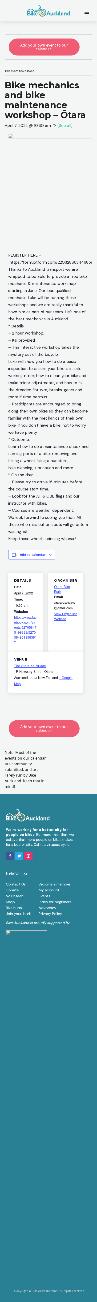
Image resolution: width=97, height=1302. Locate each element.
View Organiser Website (65, 616)
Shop (10, 901)
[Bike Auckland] (48, 11)
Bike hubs (14, 907)
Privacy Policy (50, 913)
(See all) (65, 125)
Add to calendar (32, 554)
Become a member (55, 884)
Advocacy (47, 907)
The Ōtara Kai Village (30, 665)
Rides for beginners (55, 901)
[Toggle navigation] (88, 13)
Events (44, 896)
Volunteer (14, 896)
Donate (12, 890)
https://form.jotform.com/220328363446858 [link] (51, 262)
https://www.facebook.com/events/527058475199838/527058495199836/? (25, 630)
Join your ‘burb (19, 913)
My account (49, 890)
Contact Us (16, 884)
